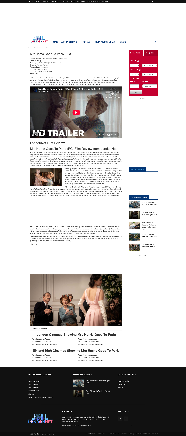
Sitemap (31, 394)
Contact (72, 1)
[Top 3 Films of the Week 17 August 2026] (134, 215)
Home (54, 41)
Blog (123, 41)
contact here (86, 426)
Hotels (86, 41)
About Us (65, 1)
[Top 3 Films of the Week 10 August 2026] (134, 247)
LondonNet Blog (124, 381)
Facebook (121, 384)
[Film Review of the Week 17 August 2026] (134, 204)
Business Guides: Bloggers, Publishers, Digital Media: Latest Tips (149, 226)
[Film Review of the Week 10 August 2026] (134, 237)
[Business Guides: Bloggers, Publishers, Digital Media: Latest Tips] (134, 225)
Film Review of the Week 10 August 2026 (149, 235)
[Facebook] (152, 1)
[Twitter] (156, 1)
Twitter (120, 388)
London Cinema (34, 381)
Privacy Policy (81, 1)
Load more (142, 255)
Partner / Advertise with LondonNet (40, 397)
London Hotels (33, 388)
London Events (33, 391)
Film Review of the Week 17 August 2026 (149, 203)
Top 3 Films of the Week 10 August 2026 (149, 246)
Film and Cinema (105, 41)
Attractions (69, 41)
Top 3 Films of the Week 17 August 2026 (149, 213)
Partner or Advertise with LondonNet (97, 1)
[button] (155, 42)
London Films (33, 384)
